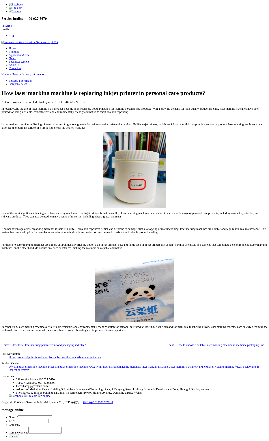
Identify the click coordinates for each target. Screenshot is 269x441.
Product (21, 357)
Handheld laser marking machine (149, 366)
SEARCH (7, 25)
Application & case (37, 357)
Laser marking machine (182, 366)
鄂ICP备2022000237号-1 (98, 402)
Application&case (19, 55)
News (12, 58)
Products (14, 51)
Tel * (12, 421)
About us (14, 64)
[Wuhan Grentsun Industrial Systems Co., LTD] (29, 42)
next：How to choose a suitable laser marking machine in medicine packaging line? (217, 345)
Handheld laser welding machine (215, 366)
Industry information (33, 74)
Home (12, 48)
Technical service (19, 61)
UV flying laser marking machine (28, 366)
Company (14, 424)
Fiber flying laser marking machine (68, 366)
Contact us (15, 68)
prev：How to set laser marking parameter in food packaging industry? (45, 345)
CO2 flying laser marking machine (109, 366)
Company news (18, 83)
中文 (12, 35)
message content (18, 432)
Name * (13, 417)
